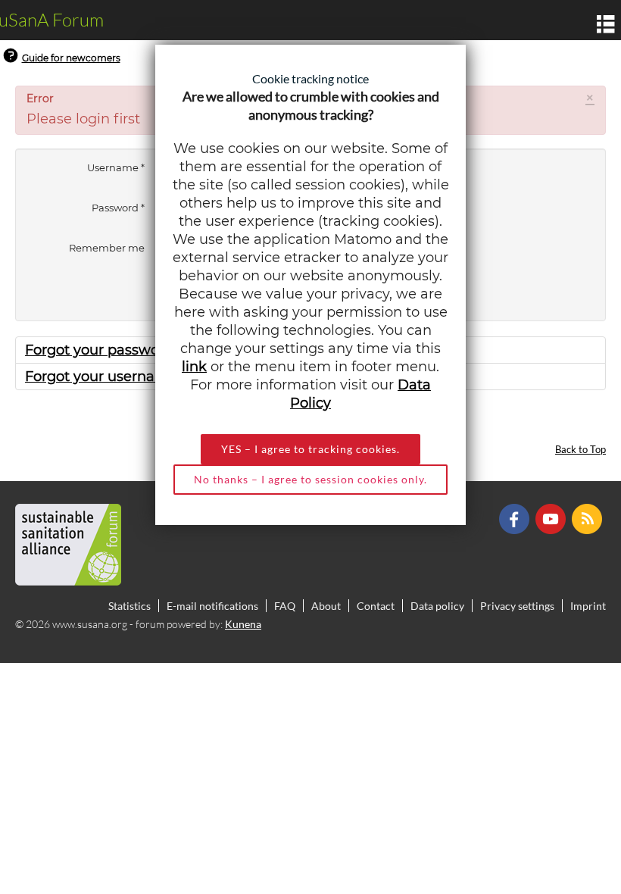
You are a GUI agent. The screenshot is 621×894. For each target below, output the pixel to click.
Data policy (437, 605)
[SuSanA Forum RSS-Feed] (589, 517)
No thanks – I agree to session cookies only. (310, 479)
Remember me (107, 248)
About (326, 605)
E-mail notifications (212, 605)
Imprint (588, 605)
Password (118, 208)
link (194, 366)
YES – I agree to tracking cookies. (310, 448)
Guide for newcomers (71, 58)
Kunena (243, 623)
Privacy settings (517, 605)
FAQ (284, 605)
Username (116, 167)
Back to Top (580, 449)
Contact (376, 605)
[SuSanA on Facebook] (516, 517)
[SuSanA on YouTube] (552, 517)
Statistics (129, 605)
